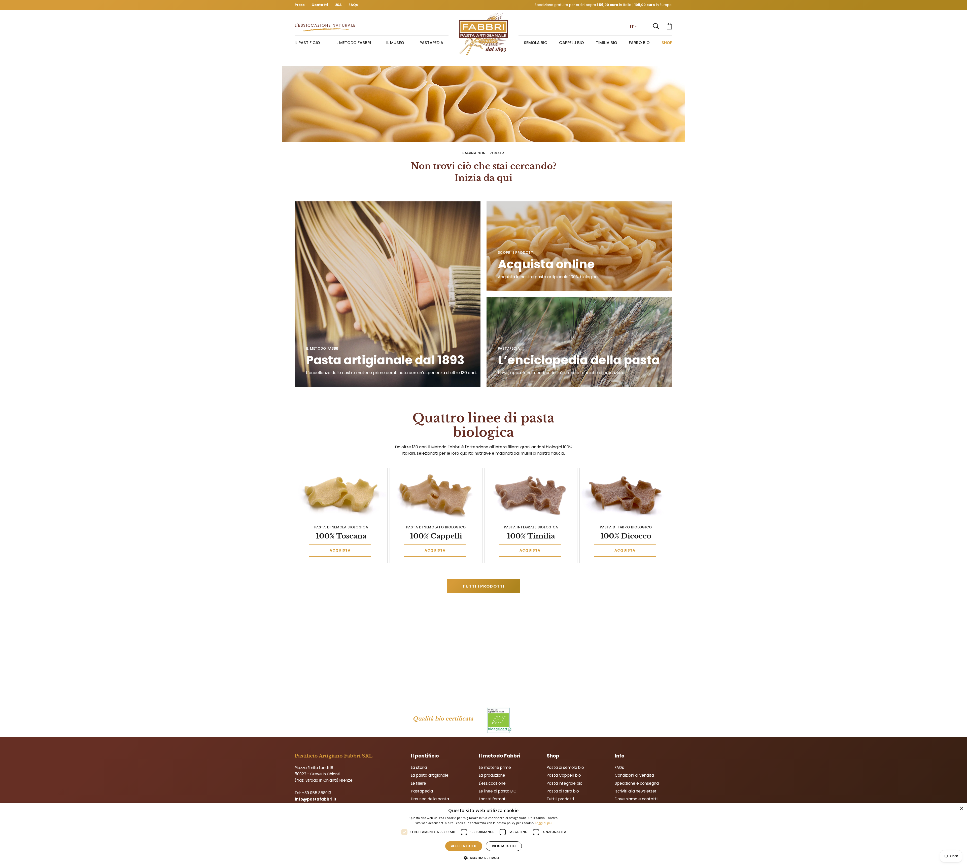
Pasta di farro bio (563, 791)
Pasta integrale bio (564, 783)
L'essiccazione (492, 783)
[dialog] (483, 835)
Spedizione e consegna (637, 783)
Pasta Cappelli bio (564, 775)
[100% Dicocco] (626, 495)
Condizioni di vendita (634, 775)
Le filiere (418, 783)
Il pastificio (425, 755)
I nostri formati (492, 799)
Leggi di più (543, 823)
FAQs (619, 767)
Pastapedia (422, 791)
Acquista (340, 550)
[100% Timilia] (531, 495)
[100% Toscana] (341, 495)
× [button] (961, 808)
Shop (553, 755)
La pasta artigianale (429, 775)
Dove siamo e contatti (636, 799)
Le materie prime (495, 767)
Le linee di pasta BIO (497, 791)
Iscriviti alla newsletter (635, 791)
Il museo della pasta (430, 799)
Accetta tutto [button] (463, 846)
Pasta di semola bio (565, 767)
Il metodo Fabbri (499, 755)
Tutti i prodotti (483, 586)
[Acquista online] (579, 246)
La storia (419, 767)
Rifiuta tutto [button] (504, 846)
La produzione (492, 775)
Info (620, 755)
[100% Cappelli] (436, 495)
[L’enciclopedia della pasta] (579, 342)
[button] (656, 26)
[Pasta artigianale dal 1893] (483, 34)
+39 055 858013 (316, 793)
